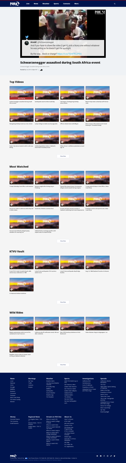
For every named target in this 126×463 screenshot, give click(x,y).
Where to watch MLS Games (52, 444)
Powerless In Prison (87, 387)
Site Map (66, 442)
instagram (107, 456)
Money (12, 417)
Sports (66, 379)
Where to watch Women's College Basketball (53, 437)
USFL (65, 403)
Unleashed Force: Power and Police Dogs (89, 390)
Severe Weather (50, 393)
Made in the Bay (105, 390)
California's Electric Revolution (105, 381)
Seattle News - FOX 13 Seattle (34, 427)
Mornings (32, 379)
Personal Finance (15, 419)
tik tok (111, 456)
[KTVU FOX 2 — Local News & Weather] (16, 4)
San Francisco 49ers (70, 384)
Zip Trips (30, 381)
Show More (63, 156)
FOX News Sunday (15, 399)
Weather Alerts (50, 381)
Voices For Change (105, 405)
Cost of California (87, 385)
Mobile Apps (67, 437)
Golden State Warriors (70, 386)
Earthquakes (49, 391)
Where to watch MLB (52, 425)
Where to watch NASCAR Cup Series (53, 427)
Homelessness (86, 383)
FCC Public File (68, 444)
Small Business (14, 423)
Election (12, 401)
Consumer (13, 393)
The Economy (14, 421)
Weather (49, 379)
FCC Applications (69, 446)
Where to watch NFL (52, 419)
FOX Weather (50, 397)
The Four (103, 384)
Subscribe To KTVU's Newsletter (70, 439)
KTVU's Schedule (69, 431)
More (76, 4)
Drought (12, 387)
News (12, 379)
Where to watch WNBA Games (52, 440)
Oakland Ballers (68, 395)
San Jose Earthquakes (70, 401)
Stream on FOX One (53, 417)
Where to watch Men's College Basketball (52, 433)
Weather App (49, 395)
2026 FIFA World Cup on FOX (71, 381)
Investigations (88, 379)
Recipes (30, 387)
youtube (100, 456)
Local (11, 381)
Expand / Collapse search (115, 3)
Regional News (34, 417)
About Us (67, 417)
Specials (103, 379)
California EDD (86, 381)
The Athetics (67, 397)
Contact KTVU (68, 425)
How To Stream (68, 419)
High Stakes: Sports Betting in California (108, 387)
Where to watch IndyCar (53, 430)
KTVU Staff (67, 421)
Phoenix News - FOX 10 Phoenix (34, 423)
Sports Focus (104, 394)
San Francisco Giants (70, 389)
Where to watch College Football (53, 422)
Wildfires (12, 389)
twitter (114, 456)
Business (12, 391)
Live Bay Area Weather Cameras (52, 383)
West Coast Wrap (15, 397)
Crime (11, 385)
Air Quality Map (50, 386)
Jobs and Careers (69, 423)
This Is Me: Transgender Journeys (107, 399)
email (97, 456)
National (12, 383)
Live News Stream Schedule (69, 433)
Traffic (30, 383)
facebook (104, 456)
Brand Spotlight (104, 412)
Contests (30, 385)
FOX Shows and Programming (68, 428)
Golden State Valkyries (70, 391)
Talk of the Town (105, 396)
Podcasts (12, 395)
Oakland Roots (68, 393)
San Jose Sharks (68, 399)
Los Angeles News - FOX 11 (35, 420)
